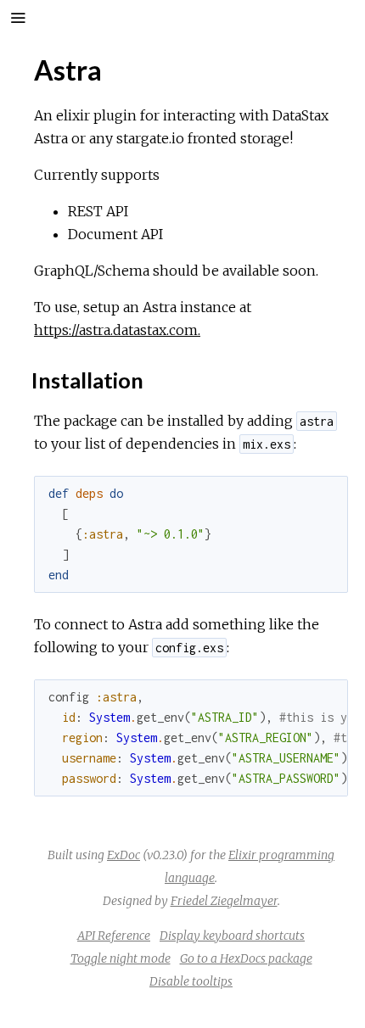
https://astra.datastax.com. (117, 329)
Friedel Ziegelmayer (224, 900)
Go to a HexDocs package (246, 958)
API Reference (113, 935)
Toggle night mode (120, 958)
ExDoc (123, 855)
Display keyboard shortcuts (232, 935)
